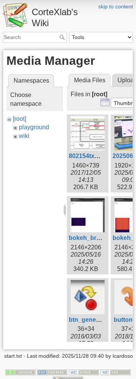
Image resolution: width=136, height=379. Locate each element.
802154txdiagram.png (100, 156)
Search (62, 37)
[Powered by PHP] (52, 372)
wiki (24, 136)
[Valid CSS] (115, 372)
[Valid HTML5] (84, 372)
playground (34, 127)
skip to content (115, 6)
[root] (19, 119)
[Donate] (20, 372)
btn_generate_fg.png (99, 319)
